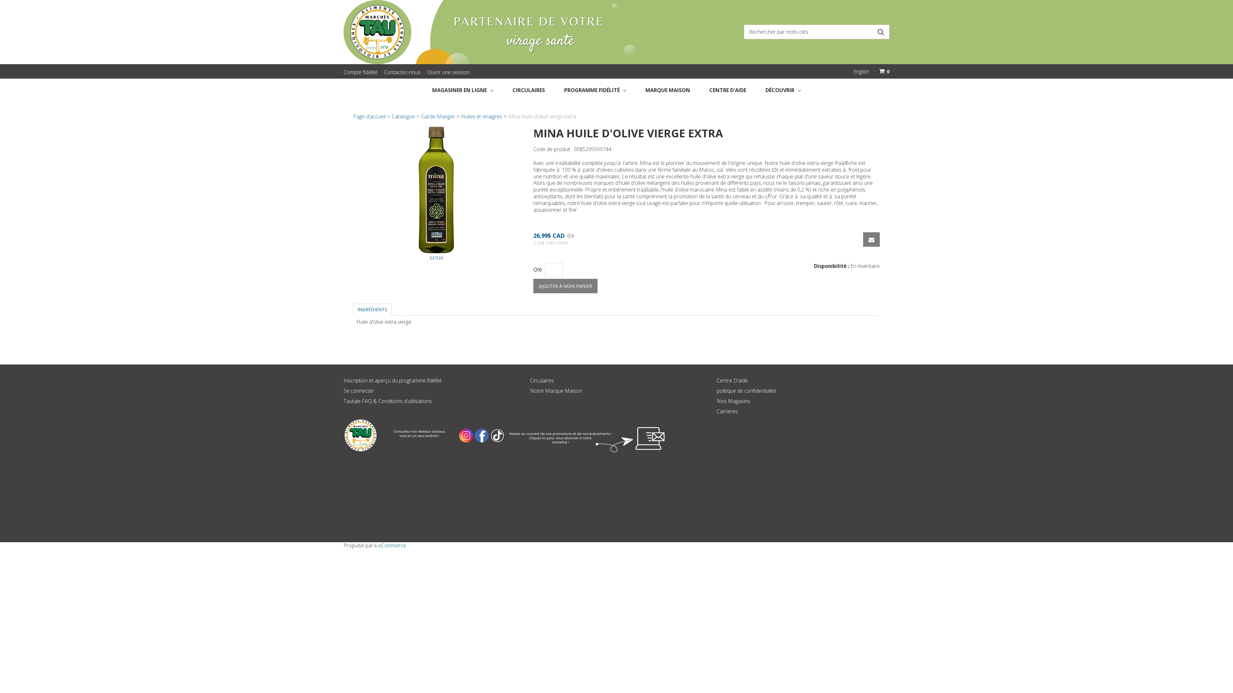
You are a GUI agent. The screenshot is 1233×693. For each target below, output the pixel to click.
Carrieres (727, 411)
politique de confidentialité (746, 390)
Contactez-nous (402, 72)
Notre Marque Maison (556, 390)
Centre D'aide (732, 380)
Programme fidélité (592, 90)
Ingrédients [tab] (372, 309)
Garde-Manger (438, 116)
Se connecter (359, 390)
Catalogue (403, 116)
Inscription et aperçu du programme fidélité (393, 380)
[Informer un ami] (871, 239)
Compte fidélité (361, 72)
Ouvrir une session (448, 72)
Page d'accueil (369, 116)
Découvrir (779, 90)
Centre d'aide (727, 90)
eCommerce (392, 545)
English (861, 71)
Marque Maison (667, 90)
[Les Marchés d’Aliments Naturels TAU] (476, 32)
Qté (537, 270)
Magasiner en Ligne (459, 90)
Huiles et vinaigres (481, 116)
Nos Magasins (733, 401)
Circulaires (528, 90)
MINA (436, 257)
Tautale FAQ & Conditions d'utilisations (388, 401)
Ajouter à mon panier (565, 286)
